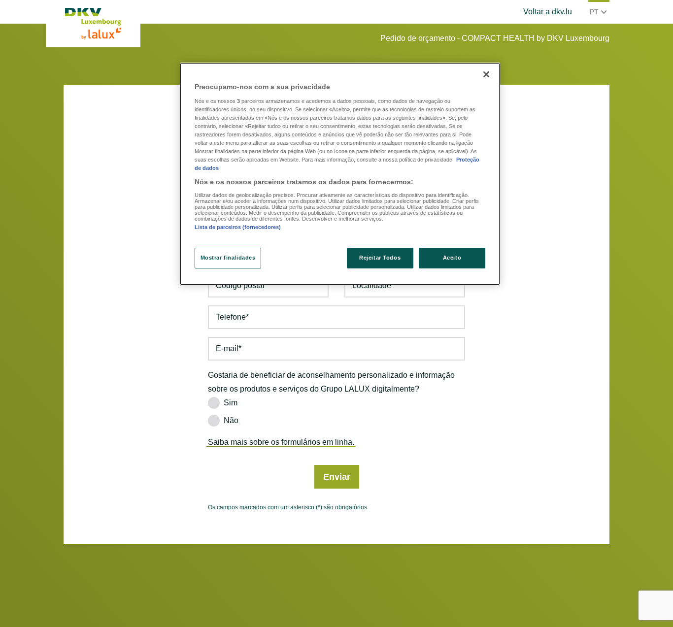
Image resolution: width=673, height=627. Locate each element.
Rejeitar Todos (380, 258)
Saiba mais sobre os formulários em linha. (281, 442)
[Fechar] (486, 74)
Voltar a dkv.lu (547, 11)
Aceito (452, 258)
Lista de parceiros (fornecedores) (238, 227)
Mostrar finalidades (228, 258)
